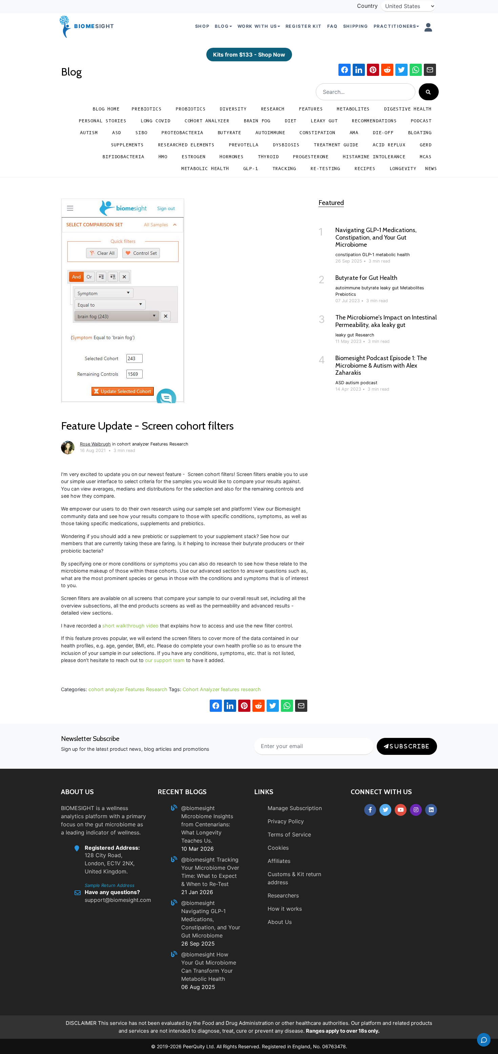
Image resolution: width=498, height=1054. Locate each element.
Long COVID (155, 120)
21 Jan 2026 (197, 892)
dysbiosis (286, 144)
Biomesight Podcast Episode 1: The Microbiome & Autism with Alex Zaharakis (381, 365)
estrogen (193, 156)
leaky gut (324, 120)
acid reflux (389, 144)
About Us (280, 921)
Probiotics (190, 108)
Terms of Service (289, 834)
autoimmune (270, 132)
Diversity (233, 108)
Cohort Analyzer (201, 689)
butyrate (229, 132)
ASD (116, 132)
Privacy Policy (286, 821)
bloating (420, 132)
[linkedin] (431, 810)
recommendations (374, 120)
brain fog (257, 120)
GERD (426, 144)
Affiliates (279, 860)
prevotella (243, 144)
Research (273, 108)
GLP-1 (250, 168)
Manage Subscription (295, 808)
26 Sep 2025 (198, 943)
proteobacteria (182, 132)
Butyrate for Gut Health (366, 278)
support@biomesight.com (118, 899)
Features (311, 108)
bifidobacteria (123, 156)
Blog (71, 71)
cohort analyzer (207, 120)
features (230, 689)
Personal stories (102, 120)
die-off (383, 132)
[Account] (428, 27)
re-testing (325, 168)
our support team (165, 660)
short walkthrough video (130, 625)
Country (367, 5)
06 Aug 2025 (198, 987)
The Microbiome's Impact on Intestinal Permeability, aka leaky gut (386, 321)
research (251, 689)
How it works (285, 908)
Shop (202, 26)
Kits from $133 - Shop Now (249, 54)
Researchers (283, 895)
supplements (127, 144)
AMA (354, 132)
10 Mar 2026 (197, 848)
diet (290, 120)
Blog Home (105, 108)
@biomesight (198, 808)
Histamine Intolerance (374, 156)
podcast (421, 120)
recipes (364, 168)
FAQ (332, 26)
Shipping (355, 26)
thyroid (268, 156)
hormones (231, 156)
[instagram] (416, 810)
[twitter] (385, 810)
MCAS (426, 156)
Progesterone (311, 156)
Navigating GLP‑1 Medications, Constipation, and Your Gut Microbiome (376, 237)
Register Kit (304, 26)
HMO (163, 156)
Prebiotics (146, 108)
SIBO (141, 132)
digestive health (408, 108)
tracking (284, 168)
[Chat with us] (484, 1040)
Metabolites (353, 108)
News (431, 168)
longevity (403, 168)
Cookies (278, 847)
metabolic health (205, 168)
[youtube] (401, 810)
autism (89, 132)
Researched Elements (186, 144)
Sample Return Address (109, 885)
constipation (317, 132)
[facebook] (370, 810)
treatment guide (336, 144)
